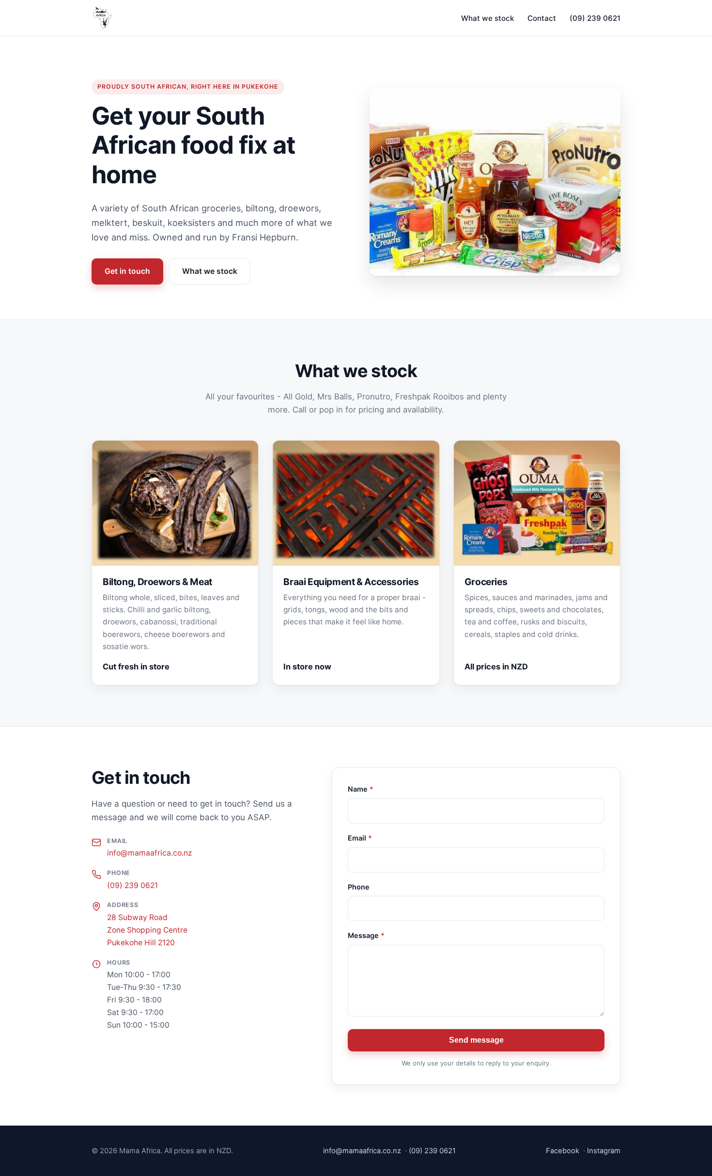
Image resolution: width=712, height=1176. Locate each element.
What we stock (487, 18)
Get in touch (127, 271)
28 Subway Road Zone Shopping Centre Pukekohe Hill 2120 (147, 930)
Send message (476, 1040)
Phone (359, 887)
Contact (541, 18)
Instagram (603, 1150)
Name (360, 789)
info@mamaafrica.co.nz (149, 853)
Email (360, 838)
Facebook (562, 1150)
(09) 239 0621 (595, 18)
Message (366, 935)
